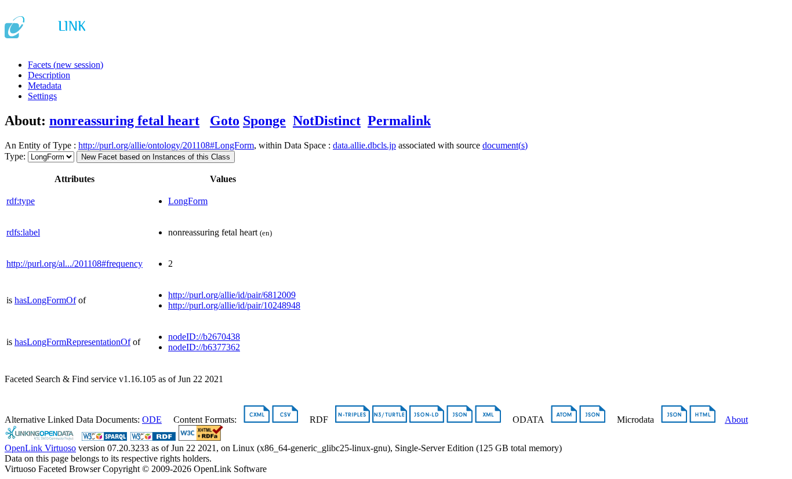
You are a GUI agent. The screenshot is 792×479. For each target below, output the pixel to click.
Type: (15, 156)
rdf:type (20, 201)
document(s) (505, 145)
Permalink (399, 120)
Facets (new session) (65, 65)
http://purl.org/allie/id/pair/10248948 (234, 305)
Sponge (264, 120)
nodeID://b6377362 (204, 347)
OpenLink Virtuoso (40, 448)
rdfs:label (23, 232)
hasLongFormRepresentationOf (72, 342)
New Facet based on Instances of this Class (155, 157)
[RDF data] (153, 437)
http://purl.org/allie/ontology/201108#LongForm (166, 145)
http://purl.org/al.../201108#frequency (74, 263)
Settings (42, 96)
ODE (152, 419)
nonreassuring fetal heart (124, 120)
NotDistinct (327, 120)
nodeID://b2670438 (204, 337)
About (736, 419)
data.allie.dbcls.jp (364, 145)
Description (49, 75)
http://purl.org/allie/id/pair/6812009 (232, 295)
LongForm (188, 201)
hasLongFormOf (45, 300)
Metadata (44, 85)
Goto (224, 120)
